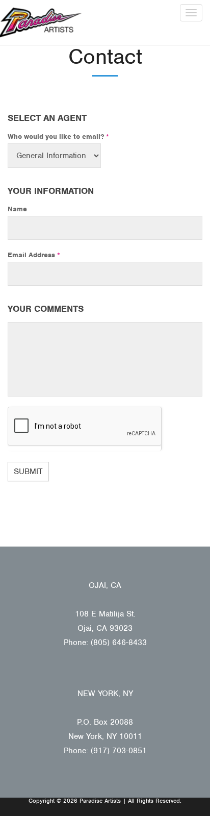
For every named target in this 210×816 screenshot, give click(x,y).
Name (17, 209)
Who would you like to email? (58, 136)
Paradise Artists (41, 22)
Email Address (34, 255)
